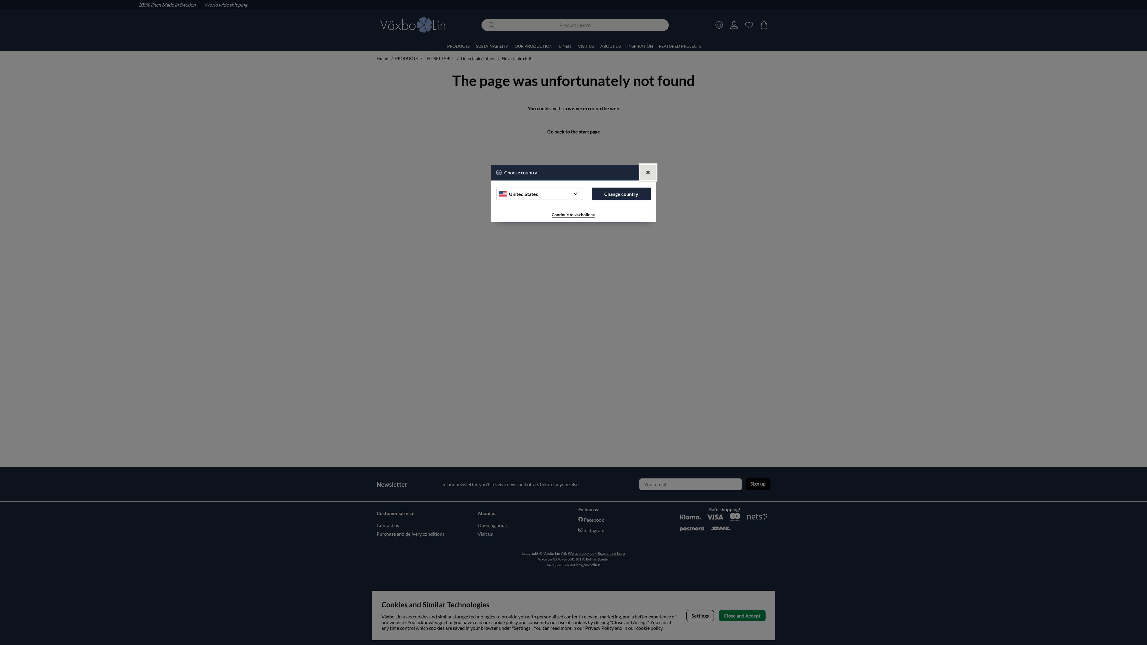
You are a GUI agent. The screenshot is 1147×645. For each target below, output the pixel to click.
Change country (621, 194)
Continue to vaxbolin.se (573, 214)
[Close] (648, 172)
